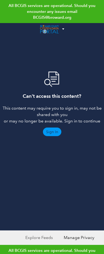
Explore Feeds (39, 237)
